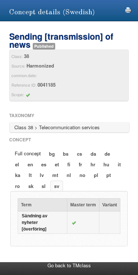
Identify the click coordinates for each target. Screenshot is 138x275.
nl (69, 174)
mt (55, 174)
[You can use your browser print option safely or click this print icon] (128, 9)
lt (30, 174)
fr (80, 164)
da (93, 153)
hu (106, 164)
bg (52, 153)
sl (44, 185)
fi (68, 164)
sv (56, 185)
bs (65, 153)
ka (17, 174)
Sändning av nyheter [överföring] (34, 222)
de (107, 153)
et (57, 164)
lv (42, 174)
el (17, 164)
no (82, 174)
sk (30, 185)
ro (17, 185)
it (119, 164)
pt (108, 174)
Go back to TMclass (69, 265)
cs (79, 153)
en (30, 164)
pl (96, 174)
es (43, 164)
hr (93, 164)
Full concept (28, 153)
